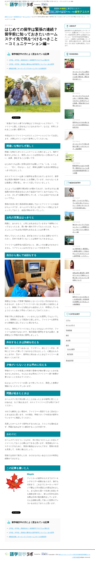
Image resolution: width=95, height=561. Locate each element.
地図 (78, 557)
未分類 (68, 340)
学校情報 (69, 330)
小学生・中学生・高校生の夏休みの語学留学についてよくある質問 (31, 64)
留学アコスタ (8, 16)
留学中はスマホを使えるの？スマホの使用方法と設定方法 (81, 125)
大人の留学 (71, 349)
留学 (67, 345)
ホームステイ (70, 325)
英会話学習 (69, 360)
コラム (68, 320)
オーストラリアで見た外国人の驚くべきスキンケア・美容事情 (81, 146)
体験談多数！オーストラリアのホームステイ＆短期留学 (27, 68)
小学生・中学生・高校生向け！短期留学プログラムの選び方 (29, 60)
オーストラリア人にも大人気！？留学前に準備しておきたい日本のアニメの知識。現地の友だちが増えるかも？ (81, 101)
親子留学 (70, 354)
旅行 (67, 335)
